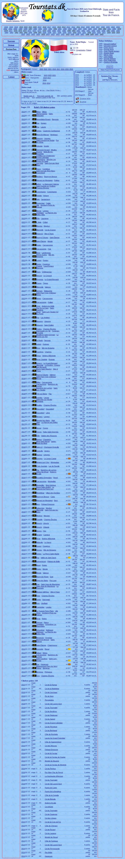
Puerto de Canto (51, 788)
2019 (39, 27)
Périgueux (48, 672)
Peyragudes (49, 700)
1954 (6, 32)
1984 (95, 29)
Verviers (39, 417)
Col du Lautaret (50, 833)
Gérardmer (40, 630)
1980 (114, 29)
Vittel (53, 420)
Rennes (39, 550)
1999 (20, 29)
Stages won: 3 (28, 96)
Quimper (46, 344)
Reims (44, 619)
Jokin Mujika (108, 57)
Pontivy (45, 260)
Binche (38, 211)
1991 (60, 29)
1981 (109, 29)
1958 (103, 31)
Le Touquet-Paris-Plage (45, 611)
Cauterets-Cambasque (51, 131)
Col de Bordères (51, 711)
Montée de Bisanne (52, 761)
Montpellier (52, 481)
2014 (71, 69)
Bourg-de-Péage (42, 577)
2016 (54, 27)
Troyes (45, 428)
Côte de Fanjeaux (51, 841)
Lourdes (39, 397)
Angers (47, 451)
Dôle (38, 218)
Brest (38, 253)
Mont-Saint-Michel (43, 441)
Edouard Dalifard (110, 44)
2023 (41, 69)
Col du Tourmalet (51, 708)
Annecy (39, 363)
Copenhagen (41, 192)
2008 (93, 27)
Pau (37, 127)
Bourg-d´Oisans (42, 237)
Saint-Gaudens (41, 659)
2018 (54, 69)
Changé (39, 266)
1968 (54, 31)
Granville (39, 451)
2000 (15, 29)
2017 (49, 27)
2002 (5, 29)
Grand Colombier (42, 157)
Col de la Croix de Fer (53, 822)
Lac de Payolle (54, 466)
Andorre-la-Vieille (48, 306)
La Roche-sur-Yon (47, 336)
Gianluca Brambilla (111, 62)
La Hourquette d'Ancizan (54, 776)
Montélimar (40, 493)
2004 (113, 27)
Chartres (48, 352)
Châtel (45, 222)
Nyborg (46, 195)
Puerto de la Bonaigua (53, 791)
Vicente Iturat (109, 49)
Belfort (38, 184)
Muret (38, 312)
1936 (59, 32)
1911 (62, 34)
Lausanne (44, 218)
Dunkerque (40, 203)
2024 (16, 27)
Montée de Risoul (51, 837)
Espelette (39, 401)
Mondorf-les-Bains (43, 420)
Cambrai (46, 535)
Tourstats (11, 41)
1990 (65, 29)
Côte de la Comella (52, 795)
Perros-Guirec (41, 255)
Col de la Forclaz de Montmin (55, 765)
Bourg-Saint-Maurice (44, 369)
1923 (23, 34)
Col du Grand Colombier (54, 723)
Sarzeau (47, 340)
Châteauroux (47, 272)
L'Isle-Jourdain (41, 466)
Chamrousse (52, 645)
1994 (45, 29)
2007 (98, 27)
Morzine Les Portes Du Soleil (46, 160)
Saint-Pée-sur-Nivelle (44, 399)
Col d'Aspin (49, 807)
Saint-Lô (39, 447)
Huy (44, 531)
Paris (38, 596)
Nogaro (43, 123)
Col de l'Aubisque (51, 715)
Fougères (46, 264)
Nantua (39, 439)
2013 (68, 27)
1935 (64, 32)
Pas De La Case (42, 308)
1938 (49, 32)
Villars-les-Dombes (53, 493)
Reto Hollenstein (110, 60)
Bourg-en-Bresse (50, 176)
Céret (38, 306)
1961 (88, 31)
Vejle (38, 199)
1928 (99, 32)
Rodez (38, 245)
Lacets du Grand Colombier (55, 738)
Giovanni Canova (110, 46)
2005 (108, 27)
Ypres (38, 613)
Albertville (39, 230)
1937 (54, 32)
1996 (35, 29)
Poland (88, 50)
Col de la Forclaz (51, 753)
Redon (38, 264)
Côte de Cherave (51, 826)
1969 (49, 31)
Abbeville (39, 542)
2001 (10, 29)
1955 (118, 31)
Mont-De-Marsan (42, 135)
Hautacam (44, 664)
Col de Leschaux (51, 692)
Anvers (39, 531)
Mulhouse (49, 630)
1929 (94, 32)
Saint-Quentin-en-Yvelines (45, 186)
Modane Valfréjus (42, 592)
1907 (82, 34)
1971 (39, 31)
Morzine (39, 226)
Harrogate (46, 599)
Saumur (39, 455)
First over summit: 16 (45, 96)
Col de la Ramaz (51, 685)
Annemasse (40, 159)
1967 (59, 31)
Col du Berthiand (51, 730)
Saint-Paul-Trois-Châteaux (46, 293)
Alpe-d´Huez (49, 234)
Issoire (46, 146)
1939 (44, 32)
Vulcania (39, 146)
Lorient (38, 260)
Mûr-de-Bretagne (48, 348)
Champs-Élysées (42, 188)
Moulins (54, 150)
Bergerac (46, 668)
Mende (50, 241)
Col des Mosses (51, 746)
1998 (25, 29)
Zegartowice (80, 50)
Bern (56, 500)
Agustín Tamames (13, 21)
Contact (11, 77)
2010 (83, 27)
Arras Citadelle (41, 359)
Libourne (39, 138)
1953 (11, 32)
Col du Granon (50, 230)
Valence (48, 287)
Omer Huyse (108, 47)
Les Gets (39, 163)
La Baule (39, 340)
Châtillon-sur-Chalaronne (45, 156)
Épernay (39, 622)
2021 (50, 69)
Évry (38, 676)
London (48, 607)
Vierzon (39, 276)
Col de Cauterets (51, 814)
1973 (29, 31)
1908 (77, 34)
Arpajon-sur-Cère (42, 462)
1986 (85, 29)
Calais (48, 203)
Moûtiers (39, 176)
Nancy (46, 622)
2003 (118, 27)
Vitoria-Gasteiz (41, 114)
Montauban (55, 462)
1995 (40, 29)
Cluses (38, 283)
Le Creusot (47, 276)
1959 (98, 31)
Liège (48, 413)
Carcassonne (48, 245)
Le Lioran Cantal (50, 458)
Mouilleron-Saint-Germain (45, 335)
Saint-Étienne (54, 237)
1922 (28, 34)
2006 (103, 27)
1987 (80, 29)
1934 (69, 32)
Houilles (39, 405)
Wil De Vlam (108, 55)
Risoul (47, 649)
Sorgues (39, 291)
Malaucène (48, 291)
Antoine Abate (109, 53)
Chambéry (47, 439)
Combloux (46, 169)
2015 (67, 69)
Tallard (38, 653)
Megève (47, 226)
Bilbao (38, 112)
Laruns (43, 127)
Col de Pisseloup (51, 727)
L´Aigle (38, 222)
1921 (33, 34)
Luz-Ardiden (45, 317)
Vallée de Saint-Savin (48, 558)
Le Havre (47, 542)
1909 (72, 34)
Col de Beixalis (50, 799)
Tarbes (38, 131)
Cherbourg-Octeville (51, 447)
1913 (53, 34)
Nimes (38, 295)
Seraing (39, 535)
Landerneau (46, 253)
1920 (38, 34)
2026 (6, 27)
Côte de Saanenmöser (53, 742)
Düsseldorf (40, 409)
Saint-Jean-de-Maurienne (50, 584)
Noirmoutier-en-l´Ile (43, 331)
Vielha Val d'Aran (42, 472)
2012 (73, 27)
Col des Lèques (50, 818)
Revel (55, 478)
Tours (38, 272)
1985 (90, 29)
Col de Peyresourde (52, 849)
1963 (78, 31)
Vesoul (38, 428)
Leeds (38, 599)
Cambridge (40, 607)
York (38, 603)
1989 (70, 29)
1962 (83, 31)
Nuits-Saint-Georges (50, 432)
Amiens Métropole (49, 356)
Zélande (46, 527)
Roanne (39, 152)
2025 (11, 27)
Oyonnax (39, 279)
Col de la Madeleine (52, 688)
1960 (93, 31)
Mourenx (39, 321)
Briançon (39, 234)
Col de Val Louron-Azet (53, 704)
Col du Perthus (50, 769)
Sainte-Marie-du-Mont (46, 442)
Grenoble (39, 649)
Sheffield (44, 603)
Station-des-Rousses (49, 436)
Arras (38, 538)
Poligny (56, 180)
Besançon (40, 638)
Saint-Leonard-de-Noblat (45, 140)
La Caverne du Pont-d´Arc (45, 488)
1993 (50, 29)
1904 (96, 34)
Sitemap (11, 45)
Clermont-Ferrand (43, 150)
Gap (51, 577)
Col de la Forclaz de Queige (55, 757)
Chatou (39, 329)
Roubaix (52, 359)
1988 (75, 29)
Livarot (38, 546)
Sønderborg (45, 199)
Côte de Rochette (51, 734)
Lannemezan (41, 561)
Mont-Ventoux (51, 485)
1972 (34, 31)
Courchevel (40, 173)
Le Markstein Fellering (51, 184)
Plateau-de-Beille (53, 561)
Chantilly (39, 519)
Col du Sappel (50, 719)
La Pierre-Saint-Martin (51, 554)
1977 (10, 31)
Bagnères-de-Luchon (44, 388)
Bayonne (55, 119)
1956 (113, 31)
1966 (64, 31)
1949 (30, 32)
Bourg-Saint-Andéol (43, 487)
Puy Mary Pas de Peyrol (54, 772)
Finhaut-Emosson (47, 504)
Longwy (46, 211)
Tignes (45, 283)
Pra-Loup (53, 580)
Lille (37, 205)
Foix (49, 249)
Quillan (50, 302)
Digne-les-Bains (42, 580)
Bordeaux (54, 135)
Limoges (47, 138)
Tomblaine (40, 213)
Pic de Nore (49, 696)
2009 (88, 27)
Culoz (53, 497)
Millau (38, 382)
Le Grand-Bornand (52, 279)
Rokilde (39, 195)
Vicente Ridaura (110, 58)
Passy (38, 169)
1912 (58, 34)
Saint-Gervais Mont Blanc (45, 171)
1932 (79, 32)
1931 (84, 32)
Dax (37, 123)
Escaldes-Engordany (44, 478)
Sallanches (40, 508)
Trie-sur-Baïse (41, 394)
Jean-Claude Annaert (111, 51)
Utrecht (39, 523)
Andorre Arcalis (50, 803)
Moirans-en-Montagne (44, 180)
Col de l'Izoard (50, 829)
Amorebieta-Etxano (43, 119)
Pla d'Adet (48, 852)
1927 (104, 32)
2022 (45, 69)
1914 (48, 34)
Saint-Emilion (49, 325)
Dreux (38, 356)
